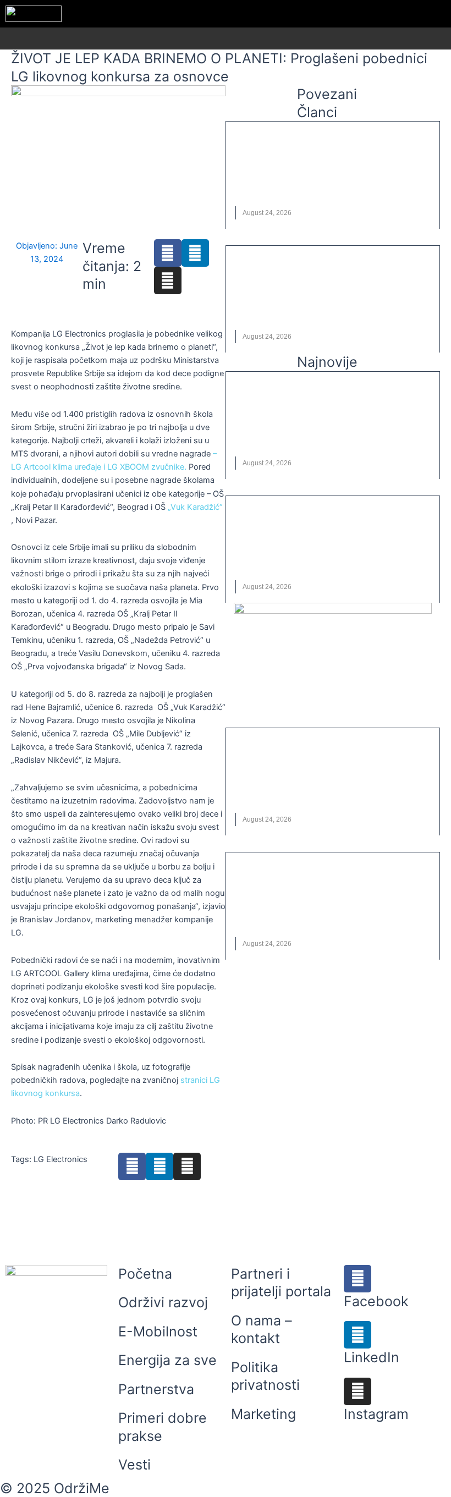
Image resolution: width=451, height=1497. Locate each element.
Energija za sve (167, 1360)
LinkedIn (371, 1357)
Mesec (305, 310)
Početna (145, 1273)
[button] (444, 38)
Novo (353, 186)
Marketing (263, 1414)
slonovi (380, 186)
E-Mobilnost (157, 1331)
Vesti (256, 137)
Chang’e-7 (253, 310)
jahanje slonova (309, 186)
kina (282, 310)
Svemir (356, 310)
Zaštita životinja (265, 199)
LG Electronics (60, 1159)
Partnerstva (156, 1389)
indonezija (254, 186)
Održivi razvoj (163, 1302)
